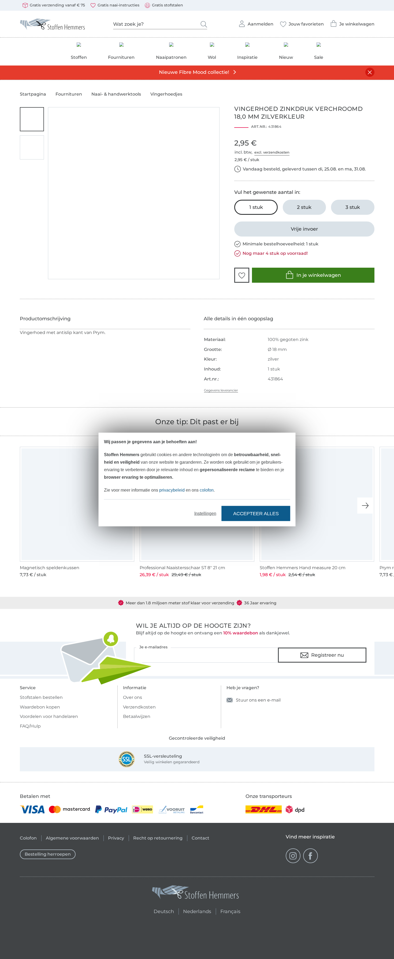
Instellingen (205, 513)
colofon (207, 490)
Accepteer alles (256, 513)
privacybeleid (172, 490)
